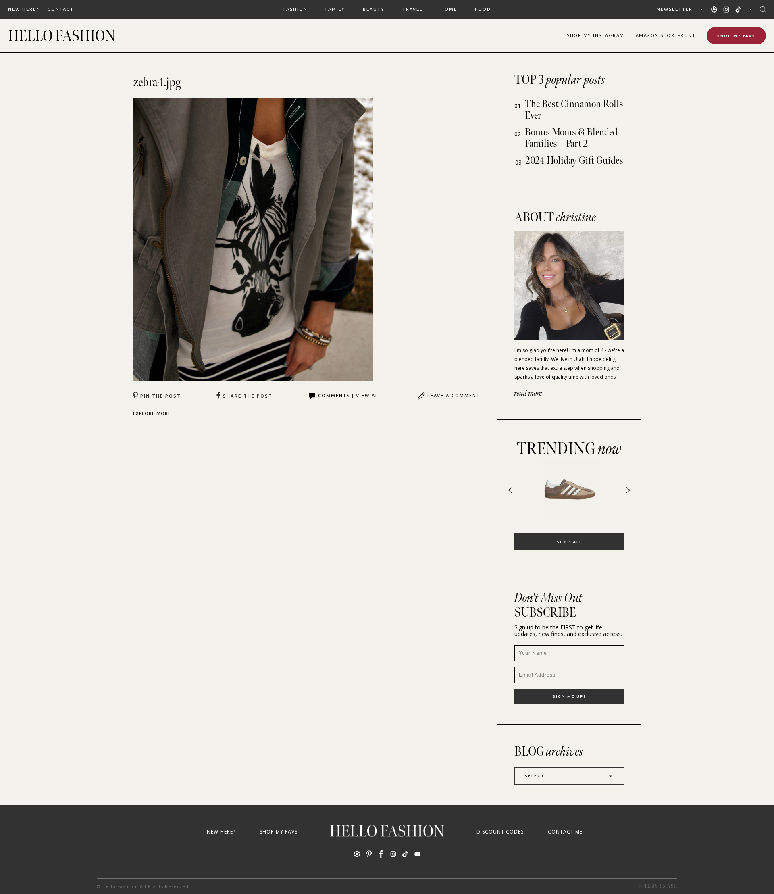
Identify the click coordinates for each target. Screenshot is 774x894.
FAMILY (335, 9)
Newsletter (675, 9)
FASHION (295, 9)
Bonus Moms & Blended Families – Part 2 (571, 138)
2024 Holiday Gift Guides (574, 160)
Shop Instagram (595, 35)
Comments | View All (350, 395)
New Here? (23, 9)
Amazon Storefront (666, 35)
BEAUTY (374, 9)
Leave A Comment (453, 395)
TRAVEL (412, 9)
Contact (61, 9)
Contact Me (565, 831)
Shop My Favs (736, 35)
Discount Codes (500, 831)
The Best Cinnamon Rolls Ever (574, 110)
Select (535, 775)
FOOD (483, 9)
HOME (449, 9)
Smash (668, 886)
